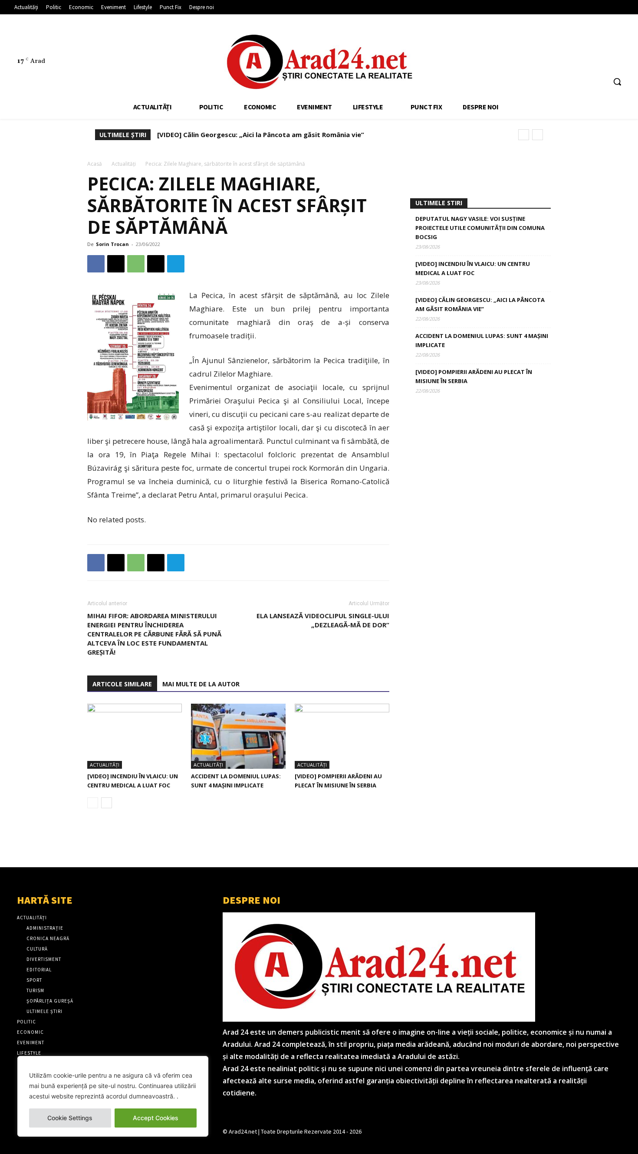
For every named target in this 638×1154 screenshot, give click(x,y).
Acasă (94, 163)
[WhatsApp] (136, 263)
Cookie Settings (69, 1117)
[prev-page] (92, 802)
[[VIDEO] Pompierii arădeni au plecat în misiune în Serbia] (342, 736)
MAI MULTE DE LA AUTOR (201, 684)
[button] (617, 81)
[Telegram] (175, 263)
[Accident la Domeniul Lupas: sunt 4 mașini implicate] (238, 736)
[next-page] (106, 802)
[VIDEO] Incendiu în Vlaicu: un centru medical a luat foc (472, 268)
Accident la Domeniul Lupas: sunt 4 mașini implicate (481, 340)
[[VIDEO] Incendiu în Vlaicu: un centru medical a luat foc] (134, 736)
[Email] (155, 263)
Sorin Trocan (112, 244)
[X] (603, 42)
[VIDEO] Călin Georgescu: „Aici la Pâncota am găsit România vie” (260, 134)
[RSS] (587, 42)
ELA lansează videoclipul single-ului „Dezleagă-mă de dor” (323, 620)
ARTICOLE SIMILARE (122, 684)
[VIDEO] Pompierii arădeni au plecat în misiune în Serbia (473, 376)
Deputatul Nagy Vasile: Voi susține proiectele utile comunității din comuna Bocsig (480, 228)
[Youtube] (619, 42)
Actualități (124, 163)
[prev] (523, 134)
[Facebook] (571, 42)
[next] (537, 134)
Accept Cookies (155, 1117)
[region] (112, 1096)
